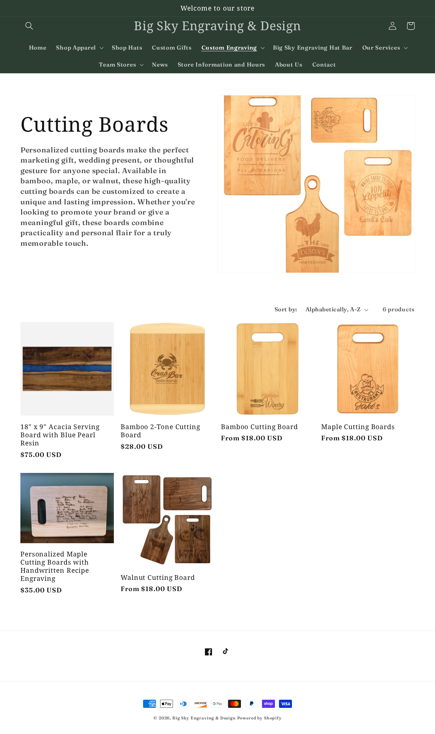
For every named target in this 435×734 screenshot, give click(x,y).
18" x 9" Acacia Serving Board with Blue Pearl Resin (60, 435)
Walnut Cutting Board (158, 577)
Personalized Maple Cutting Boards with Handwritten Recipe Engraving (54, 566)
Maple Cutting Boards (358, 427)
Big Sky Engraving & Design (204, 717)
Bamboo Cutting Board (259, 427)
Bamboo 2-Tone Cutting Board (160, 431)
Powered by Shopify (259, 717)
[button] (29, 26)
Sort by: (286, 309)
